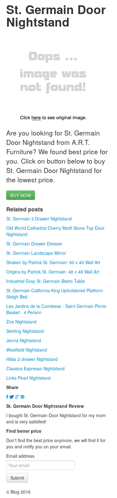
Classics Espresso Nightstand (35, 368)
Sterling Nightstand (25, 331)
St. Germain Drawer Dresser (34, 243)
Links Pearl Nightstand (28, 378)
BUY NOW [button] (20, 195)
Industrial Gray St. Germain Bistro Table (45, 281)
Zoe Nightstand (21, 321)
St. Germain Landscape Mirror (36, 253)
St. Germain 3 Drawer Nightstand (39, 218)
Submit (17, 478)
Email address (20, 456)
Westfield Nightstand (26, 350)
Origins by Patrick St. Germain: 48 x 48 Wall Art (52, 272)
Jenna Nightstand (23, 340)
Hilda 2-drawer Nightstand (32, 359)
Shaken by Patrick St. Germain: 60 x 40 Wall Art (53, 262)
